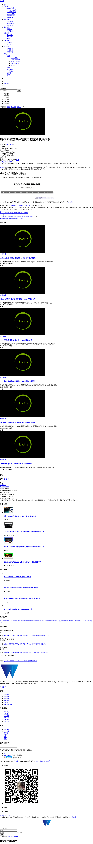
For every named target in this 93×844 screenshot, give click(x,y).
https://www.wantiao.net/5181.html (20, 205)
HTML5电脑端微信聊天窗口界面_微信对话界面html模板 (22, 598)
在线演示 (3, 162)
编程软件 (10, 48)
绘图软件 (10, 50)
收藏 (7, 487)
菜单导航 (25, 213)
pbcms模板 (10, 8)
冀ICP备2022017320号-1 (43, 761)
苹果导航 (19, 213)
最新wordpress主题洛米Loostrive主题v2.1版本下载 (20, 516)
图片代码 (56, 620)
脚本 (14, 213)
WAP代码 (10, 44)
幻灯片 (3, 622)
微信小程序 (11, 23)
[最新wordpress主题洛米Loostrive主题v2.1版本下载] (8, 512)
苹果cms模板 (11, 15)
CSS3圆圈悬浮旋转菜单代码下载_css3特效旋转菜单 (16, 216)
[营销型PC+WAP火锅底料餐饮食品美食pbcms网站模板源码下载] (8, 543)
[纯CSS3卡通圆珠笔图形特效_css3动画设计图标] (22, 417)
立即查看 (73, 817)
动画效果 (50, 620)
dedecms (34, 620)
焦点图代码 (62, 620)
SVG (82, 620)
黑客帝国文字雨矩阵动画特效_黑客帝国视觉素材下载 (21, 587)
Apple (2, 213)
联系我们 (6, 700)
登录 (17, 160)
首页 (5, 4)
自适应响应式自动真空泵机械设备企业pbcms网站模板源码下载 (24, 531)
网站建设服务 (8, 704)
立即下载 (9, 162)
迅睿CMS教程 (15, 61)
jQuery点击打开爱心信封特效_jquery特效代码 (17, 299)
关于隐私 (6, 698)
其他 (5, 54)
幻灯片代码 (69, 620)
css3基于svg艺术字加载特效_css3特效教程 (16, 464)
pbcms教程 (14, 58)
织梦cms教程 (15, 63)
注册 (8, 836)
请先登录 (3, 485)
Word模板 (10, 37)
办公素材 (6, 33)
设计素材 (6, 27)
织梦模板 (10, 17)
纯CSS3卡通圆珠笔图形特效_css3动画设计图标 (18, 422)
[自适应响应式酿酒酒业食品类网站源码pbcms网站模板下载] (8, 558)
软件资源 (6, 46)
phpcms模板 (11, 14)
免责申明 (6, 696)
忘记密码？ (14, 836)
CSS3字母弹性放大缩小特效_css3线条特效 (16, 340)
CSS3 (5, 213)
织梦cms (21, 620)
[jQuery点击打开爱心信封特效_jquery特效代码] (22, 293)
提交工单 (6, 753)
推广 (16, 144)
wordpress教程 (15, 60)
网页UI (9, 29)
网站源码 (6, 19)
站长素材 (6, 40)
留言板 (9, 73)
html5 (8, 620)
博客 (8, 75)
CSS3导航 (10, 213)
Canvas (39, 620)
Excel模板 (10, 38)
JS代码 (9, 42)
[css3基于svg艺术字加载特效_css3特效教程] (22, 458)
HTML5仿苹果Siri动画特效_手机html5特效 (17, 577)
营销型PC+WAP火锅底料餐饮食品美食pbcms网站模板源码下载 (24, 547)
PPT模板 (10, 35)
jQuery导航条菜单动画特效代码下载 (11, 218)
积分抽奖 (10, 69)
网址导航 (6, 729)
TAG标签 (7, 731)
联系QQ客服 (8, 755)
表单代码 (78, 620)
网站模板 (6, 6)
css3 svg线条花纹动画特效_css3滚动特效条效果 (18, 258)
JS (74, 620)
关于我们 (6, 694)
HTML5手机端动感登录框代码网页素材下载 (18, 609)
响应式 (86, 620)
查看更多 (3, 687)
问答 (8, 67)
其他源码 (10, 25)
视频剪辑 (10, 52)
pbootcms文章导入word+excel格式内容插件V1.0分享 (20, 661)
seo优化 (13, 65)
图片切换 (16, 620)
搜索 (19, 90)
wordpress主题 (11, 10)
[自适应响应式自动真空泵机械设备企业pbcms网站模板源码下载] (8, 528)
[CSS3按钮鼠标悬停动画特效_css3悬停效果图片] (22, 375)
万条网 (2, 1)
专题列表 (10, 71)
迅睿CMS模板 (11, 12)
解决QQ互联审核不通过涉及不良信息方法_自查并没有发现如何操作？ (26, 635)
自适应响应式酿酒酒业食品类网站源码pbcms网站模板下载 (22, 562)
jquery (5, 620)
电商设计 (10, 31)
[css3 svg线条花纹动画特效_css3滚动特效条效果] (22, 252)
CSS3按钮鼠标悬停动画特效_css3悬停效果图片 (18, 381)
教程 (8, 56)
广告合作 (6, 702)
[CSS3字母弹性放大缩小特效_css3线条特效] (22, 334)
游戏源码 (10, 21)
